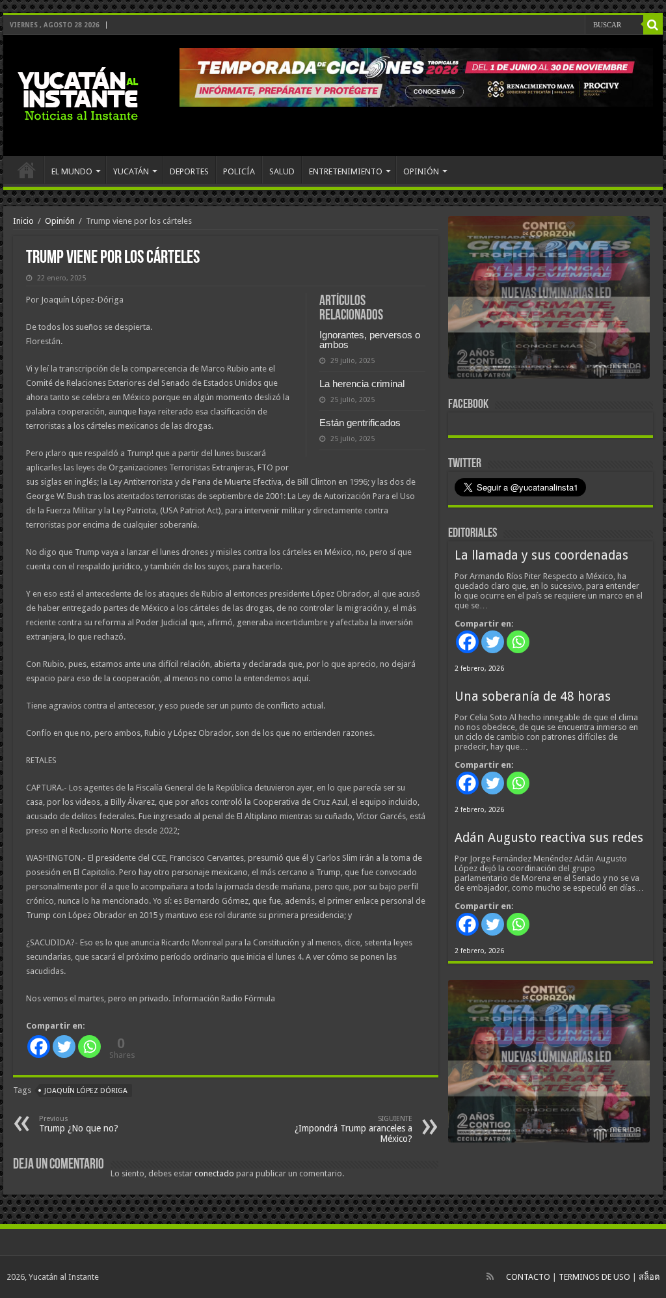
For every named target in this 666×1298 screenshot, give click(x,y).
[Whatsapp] (89, 1046)
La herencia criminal (362, 383)
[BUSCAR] (653, 24)
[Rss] (490, 1276)
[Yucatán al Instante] (78, 93)
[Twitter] (64, 1046)
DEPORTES (189, 171)
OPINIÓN (421, 171)
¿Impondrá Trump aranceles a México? (353, 1129)
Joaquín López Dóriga (85, 1091)
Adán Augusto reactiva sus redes (549, 837)
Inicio (23, 221)
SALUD (282, 171)
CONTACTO (528, 1277)
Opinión (60, 221)
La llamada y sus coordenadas (541, 555)
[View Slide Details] (549, 300)
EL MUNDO (71, 171)
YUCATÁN (131, 171)
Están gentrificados (360, 422)
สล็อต (649, 1277)
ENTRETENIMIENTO (345, 171)
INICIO (27, 169)
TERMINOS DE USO (594, 1277)
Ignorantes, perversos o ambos (369, 339)
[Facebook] (38, 1046)
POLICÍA (239, 171)
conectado (214, 1173)
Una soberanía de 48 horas (533, 696)
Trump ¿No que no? (78, 1124)
